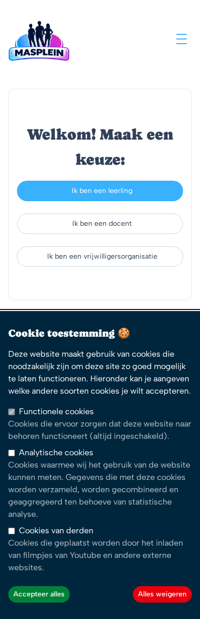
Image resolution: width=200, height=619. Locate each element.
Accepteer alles (39, 594)
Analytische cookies (56, 452)
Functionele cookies (56, 411)
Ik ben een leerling (102, 190)
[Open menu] (181, 39)
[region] (100, 465)
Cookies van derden (56, 530)
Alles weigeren (162, 594)
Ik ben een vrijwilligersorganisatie (102, 256)
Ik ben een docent (102, 223)
